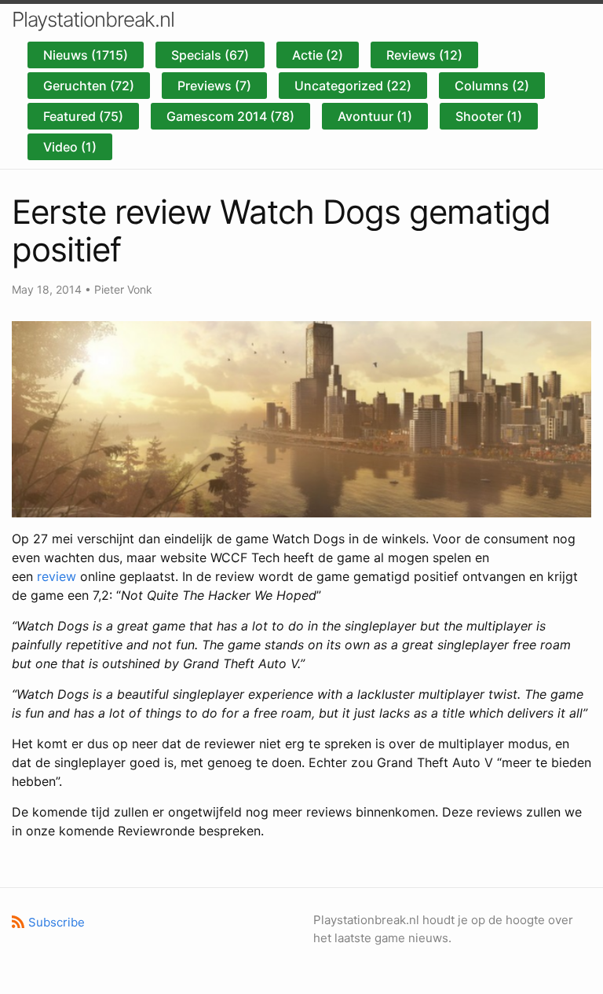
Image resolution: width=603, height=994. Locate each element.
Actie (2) (317, 55)
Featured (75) (83, 116)
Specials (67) (210, 55)
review (56, 576)
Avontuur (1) (375, 116)
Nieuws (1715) (85, 55)
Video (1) (70, 147)
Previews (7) (214, 85)
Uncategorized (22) (352, 85)
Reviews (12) (424, 55)
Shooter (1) (488, 116)
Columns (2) (492, 85)
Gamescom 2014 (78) (230, 116)
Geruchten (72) (88, 85)
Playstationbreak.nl (93, 19)
